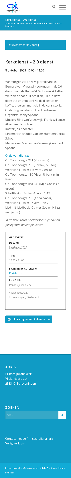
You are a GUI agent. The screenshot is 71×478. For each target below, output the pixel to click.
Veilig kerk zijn (15, 443)
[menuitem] (52, 7)
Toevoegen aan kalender (29, 319)
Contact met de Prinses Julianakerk (29, 439)
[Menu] (61, 7)
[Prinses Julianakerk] (29, 7)
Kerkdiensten (16, 273)
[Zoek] (52, 7)
